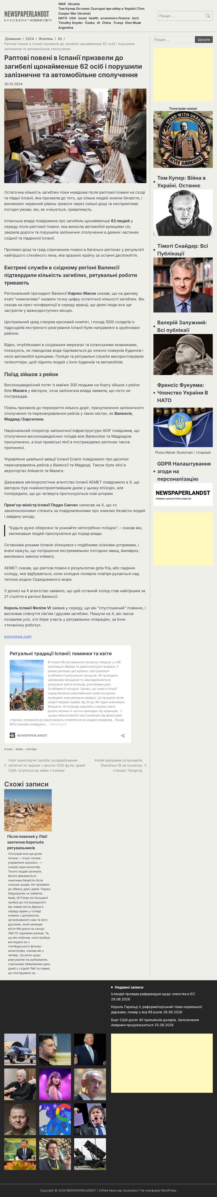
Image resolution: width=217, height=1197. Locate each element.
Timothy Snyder (70, 23)
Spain (19, 749)
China (106, 23)
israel (82, 18)
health (93, 18)
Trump (118, 23)
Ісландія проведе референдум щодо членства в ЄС (153, 994)
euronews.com (18, 636)
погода (31, 749)
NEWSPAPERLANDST (26, 13)
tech (135, 18)
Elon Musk (133, 23)
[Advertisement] (183, 74)
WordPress (168, 1190)
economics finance (115, 18)
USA (72, 18)
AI (98, 23)
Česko (90, 23)
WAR (62, 4)
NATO (62, 18)
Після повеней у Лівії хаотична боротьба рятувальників (27, 842)
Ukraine (74, 4)
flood (8, 749)
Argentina (65, 28)
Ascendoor (130, 1190)
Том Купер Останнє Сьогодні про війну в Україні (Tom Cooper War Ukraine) (101, 11)
